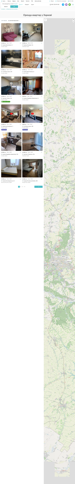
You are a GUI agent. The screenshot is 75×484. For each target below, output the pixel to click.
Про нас (9, 1)
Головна (3, 9)
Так (14, 6)
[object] (11, 45)
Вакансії (22, 1)
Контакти (27, 1)
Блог (18, 1)
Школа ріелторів (38, 1)
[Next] (38, 187)
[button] (51, 1)
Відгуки (14, 1)
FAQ (32, 1)
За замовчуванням (13, 20)
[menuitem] (20, 4)
